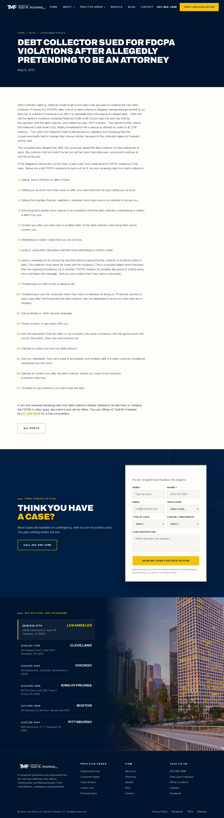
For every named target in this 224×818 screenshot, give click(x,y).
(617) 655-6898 (30, 706)
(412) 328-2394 (30, 722)
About (68, 7)
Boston (84, 705)
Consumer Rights (90, 776)
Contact (147, 7)
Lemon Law (87, 787)
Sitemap (201, 811)
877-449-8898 (30, 413)
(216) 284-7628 (30, 645)
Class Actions (88, 782)
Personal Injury (89, 793)
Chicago (83, 665)
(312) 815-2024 (30, 666)
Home (53, 7)
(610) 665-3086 (31, 686)
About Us (130, 771)
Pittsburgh (80, 722)
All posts (31, 428)
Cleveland (81, 645)
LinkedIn (174, 787)
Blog (131, 7)
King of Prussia (76, 685)
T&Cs (190, 811)
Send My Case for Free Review (165, 560)
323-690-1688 (167, 7)
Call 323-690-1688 (37, 545)
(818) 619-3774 (32, 625)
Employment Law (90, 771)
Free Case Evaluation (199, 7)
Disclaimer (177, 811)
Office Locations (179, 782)
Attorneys (130, 776)
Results (116, 7)
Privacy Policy (169, 572)
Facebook (175, 793)
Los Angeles (79, 625)
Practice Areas (92, 7)
